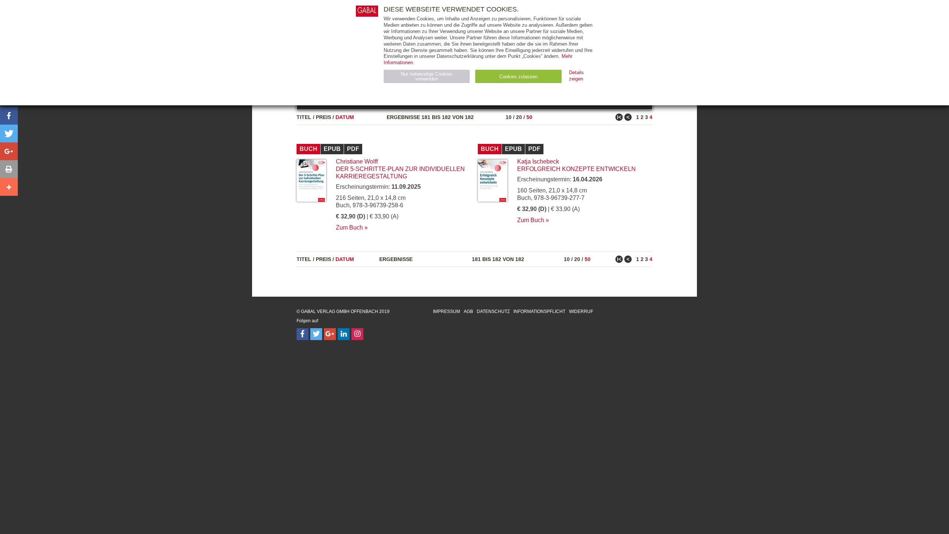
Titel (304, 117)
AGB (468, 311)
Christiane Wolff (357, 161)
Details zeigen (576, 76)
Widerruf (581, 311)
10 (509, 117)
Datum (344, 117)
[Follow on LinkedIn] (344, 334)
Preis (323, 117)
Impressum (446, 311)
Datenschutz (493, 311)
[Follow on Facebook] (302, 334)
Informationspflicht (539, 311)
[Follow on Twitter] (316, 334)
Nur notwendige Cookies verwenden (427, 76)
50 (529, 117)
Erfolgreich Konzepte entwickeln (576, 169)
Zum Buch (349, 227)
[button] (9, 116)
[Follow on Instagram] (357, 334)
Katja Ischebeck (538, 161)
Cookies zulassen (518, 76)
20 (519, 117)
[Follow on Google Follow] (330, 334)
